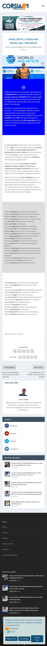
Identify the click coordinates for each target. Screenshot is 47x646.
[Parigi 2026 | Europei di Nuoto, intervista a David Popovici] (7, 503)
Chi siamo (5, 549)
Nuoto (34, 47)
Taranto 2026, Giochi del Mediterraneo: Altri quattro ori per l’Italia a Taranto (26, 474)
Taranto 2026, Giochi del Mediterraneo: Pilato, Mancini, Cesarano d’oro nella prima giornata (26, 493)
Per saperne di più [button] (12, 625)
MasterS (5, 533)
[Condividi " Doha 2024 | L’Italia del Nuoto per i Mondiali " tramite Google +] (23, 351)
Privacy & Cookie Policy (9, 555)
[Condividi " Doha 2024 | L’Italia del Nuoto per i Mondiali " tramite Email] (28, 351)
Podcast (5, 538)
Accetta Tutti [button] (37, 639)
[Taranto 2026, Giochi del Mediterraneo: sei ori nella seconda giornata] (7, 484)
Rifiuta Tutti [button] (11, 639)
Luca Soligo (18, 47)
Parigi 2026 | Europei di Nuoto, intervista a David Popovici (25, 503)
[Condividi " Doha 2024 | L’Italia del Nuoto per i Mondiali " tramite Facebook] (15, 351)
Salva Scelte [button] (24, 639)
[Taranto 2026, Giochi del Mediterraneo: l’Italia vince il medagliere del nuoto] (7, 464)
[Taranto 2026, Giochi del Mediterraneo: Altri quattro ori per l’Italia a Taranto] (7, 474)
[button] (7, 628)
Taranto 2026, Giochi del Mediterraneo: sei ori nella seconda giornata (26, 483)
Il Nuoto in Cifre (7, 544)
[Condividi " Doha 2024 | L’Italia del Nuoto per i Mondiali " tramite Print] (32, 351)
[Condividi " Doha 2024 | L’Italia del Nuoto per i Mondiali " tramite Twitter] (19, 351)
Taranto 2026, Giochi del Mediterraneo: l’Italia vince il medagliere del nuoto (26, 464)
